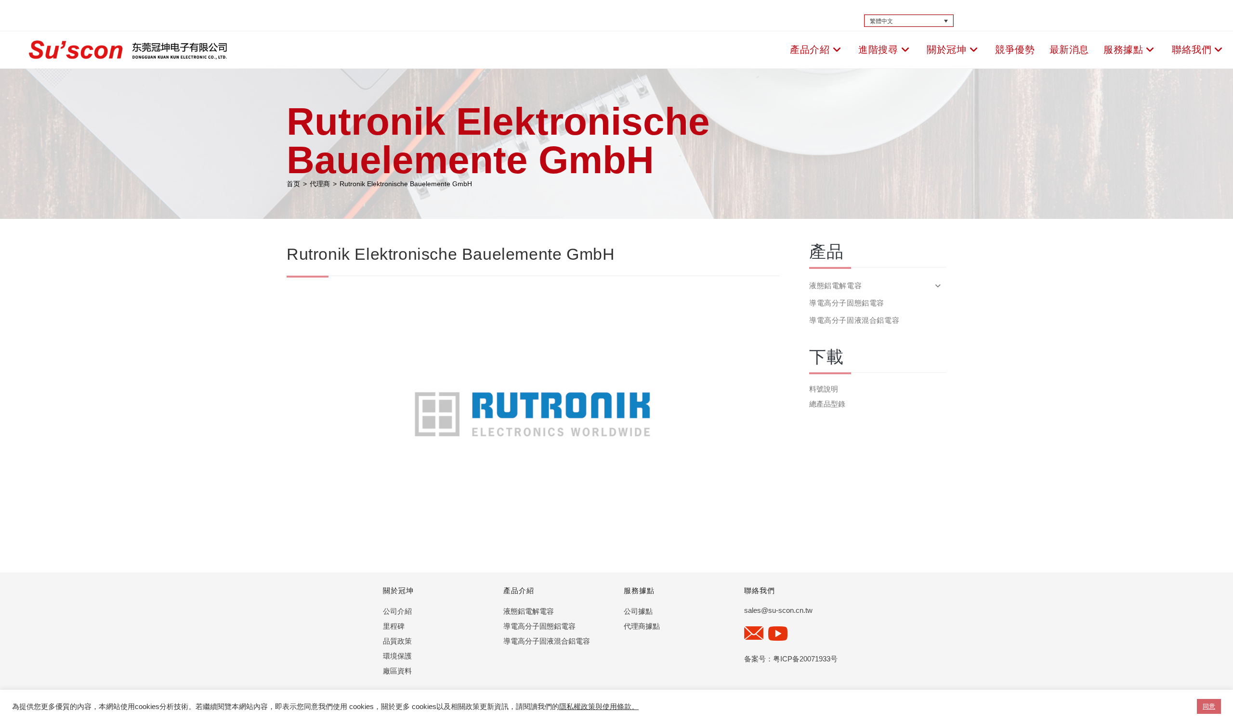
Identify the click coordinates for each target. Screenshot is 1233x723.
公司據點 (638, 611)
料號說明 (823, 389)
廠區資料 (397, 671)
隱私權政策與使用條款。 (599, 706)
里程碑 (394, 626)
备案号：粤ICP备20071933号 (791, 659)
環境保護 (397, 656)
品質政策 (397, 641)
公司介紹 (397, 611)
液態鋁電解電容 (528, 611)
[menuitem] (909, 21)
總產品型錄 (827, 404)
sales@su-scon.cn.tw (778, 610)
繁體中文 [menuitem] (881, 20)
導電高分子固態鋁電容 (846, 303)
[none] (909, 20)
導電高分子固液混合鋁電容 (854, 320)
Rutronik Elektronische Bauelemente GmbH (406, 184)
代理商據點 (642, 626)
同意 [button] (1209, 706)
